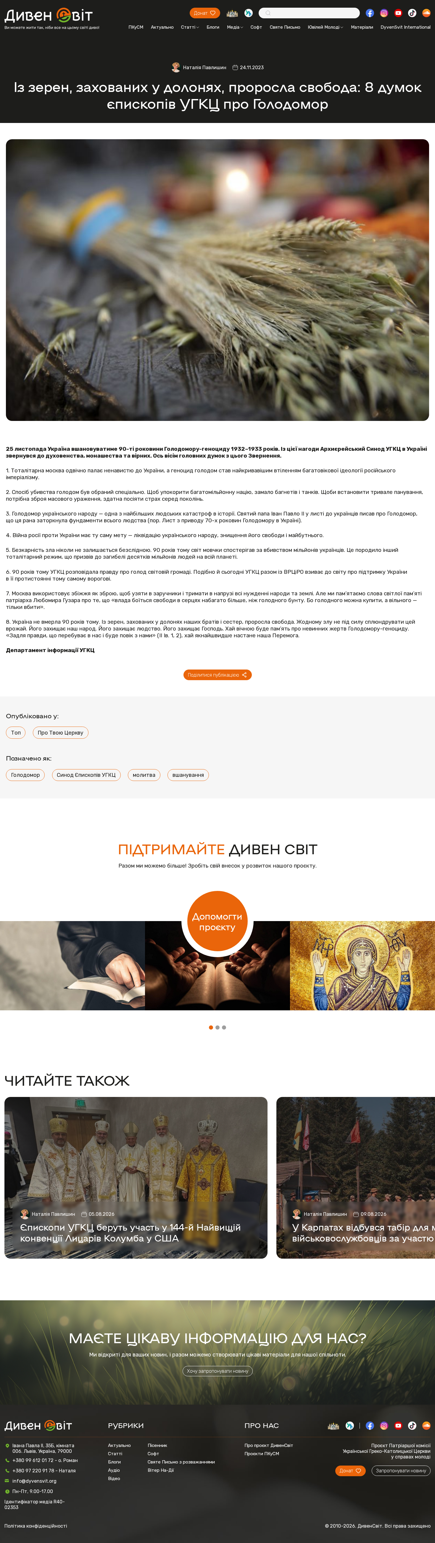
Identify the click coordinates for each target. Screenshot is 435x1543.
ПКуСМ (135, 27)
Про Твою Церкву (60, 733)
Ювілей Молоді (323, 27)
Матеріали (362, 27)
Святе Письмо (285, 27)
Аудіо (114, 1470)
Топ (16, 733)
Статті (188, 27)
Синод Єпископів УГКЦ (86, 775)
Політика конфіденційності (35, 1526)
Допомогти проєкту (217, 921)
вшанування (188, 775)
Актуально (162, 27)
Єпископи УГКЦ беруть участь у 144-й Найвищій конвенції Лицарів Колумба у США (130, 1232)
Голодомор (25, 775)
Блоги (213, 27)
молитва (144, 775)
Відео (114, 1478)
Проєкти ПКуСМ (261, 1453)
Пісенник (157, 1445)
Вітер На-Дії (161, 1470)
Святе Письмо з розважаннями (181, 1462)
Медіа (233, 27)
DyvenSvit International (406, 27)
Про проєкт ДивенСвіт (268, 1445)
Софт (256, 27)
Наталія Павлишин (204, 67)
